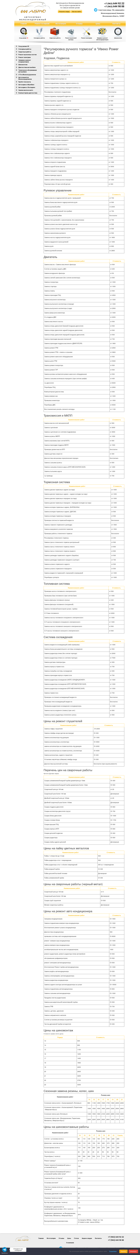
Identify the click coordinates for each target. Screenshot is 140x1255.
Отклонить (133, 1251)
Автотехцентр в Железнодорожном (25, 78)
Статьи (76, 1238)
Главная (23, 24)
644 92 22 (114, 3)
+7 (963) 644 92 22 (116, 1237)
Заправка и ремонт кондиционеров (24, 61)
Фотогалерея (60, 24)
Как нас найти (76, 11)
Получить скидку (64, 11)
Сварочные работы (55, 38)
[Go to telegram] (4, 1249)
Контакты (116, 24)
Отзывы (79, 24)
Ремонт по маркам (42, 24)
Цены (98, 24)
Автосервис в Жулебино (26, 84)
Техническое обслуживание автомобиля (27, 71)
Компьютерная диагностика (27, 93)
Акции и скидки (87, 1238)
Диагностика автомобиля (27, 67)
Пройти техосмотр (24, 82)
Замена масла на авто (25, 90)
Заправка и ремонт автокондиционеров (102, 38)
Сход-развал (23, 38)
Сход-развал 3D (23, 46)
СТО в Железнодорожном (27, 74)
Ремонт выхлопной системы (70, 38)
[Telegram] (96, 9)
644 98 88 (114, 6)
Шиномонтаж (118, 38)
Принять (123, 1251)
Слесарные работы (39, 38)
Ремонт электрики (86, 38)
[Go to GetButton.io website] (5, 1253)
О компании (70, 1242)
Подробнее (113, 1251)
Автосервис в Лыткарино (26, 87)
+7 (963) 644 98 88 (116, 1240)
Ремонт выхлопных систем (27, 54)
